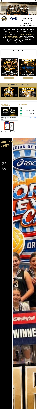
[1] (8, 95)
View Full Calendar (32, 117)
